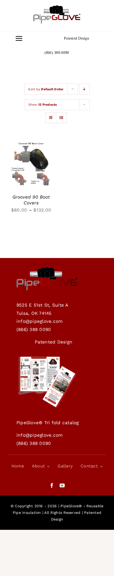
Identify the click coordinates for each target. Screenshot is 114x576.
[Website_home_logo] (57, 7)
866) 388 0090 (34, 329)
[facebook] (51, 485)
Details (20, 169)
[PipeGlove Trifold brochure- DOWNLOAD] (46, 357)
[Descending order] (84, 89)
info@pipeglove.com (39, 321)
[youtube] (62, 485)
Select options (29, 158)
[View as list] (61, 118)
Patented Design (76, 38)
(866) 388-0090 (57, 53)
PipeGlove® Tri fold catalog (47, 422)
